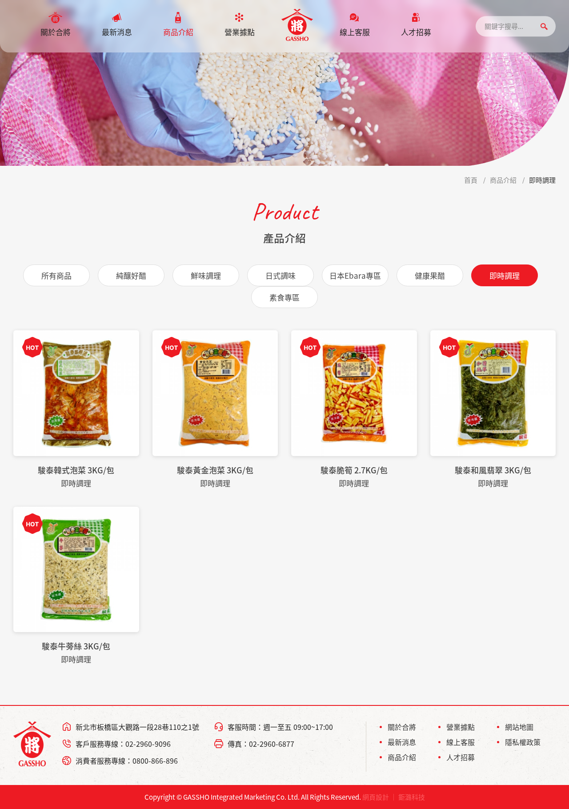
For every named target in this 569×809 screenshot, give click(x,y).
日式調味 (280, 275)
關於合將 (55, 31)
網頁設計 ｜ (379, 797)
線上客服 (355, 31)
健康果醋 (430, 275)
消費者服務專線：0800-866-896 (127, 760)
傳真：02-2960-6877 (261, 743)
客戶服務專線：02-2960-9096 (123, 743)
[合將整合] (297, 25)
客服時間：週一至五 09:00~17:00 (280, 726)
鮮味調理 (206, 275)
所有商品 (56, 275)
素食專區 (284, 297)
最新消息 (117, 31)
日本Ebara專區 (355, 275)
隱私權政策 (523, 742)
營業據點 (239, 31)
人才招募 (416, 31)
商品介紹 (178, 31)
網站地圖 (519, 726)
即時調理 (542, 180)
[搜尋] (544, 26)
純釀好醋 (131, 275)
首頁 (470, 180)
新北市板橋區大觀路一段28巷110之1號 (137, 726)
